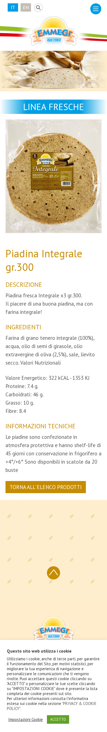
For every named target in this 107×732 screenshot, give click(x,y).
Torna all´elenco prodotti (46, 487)
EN (26, 7)
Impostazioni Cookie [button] (25, 719)
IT (13, 7)
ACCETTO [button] (58, 719)
